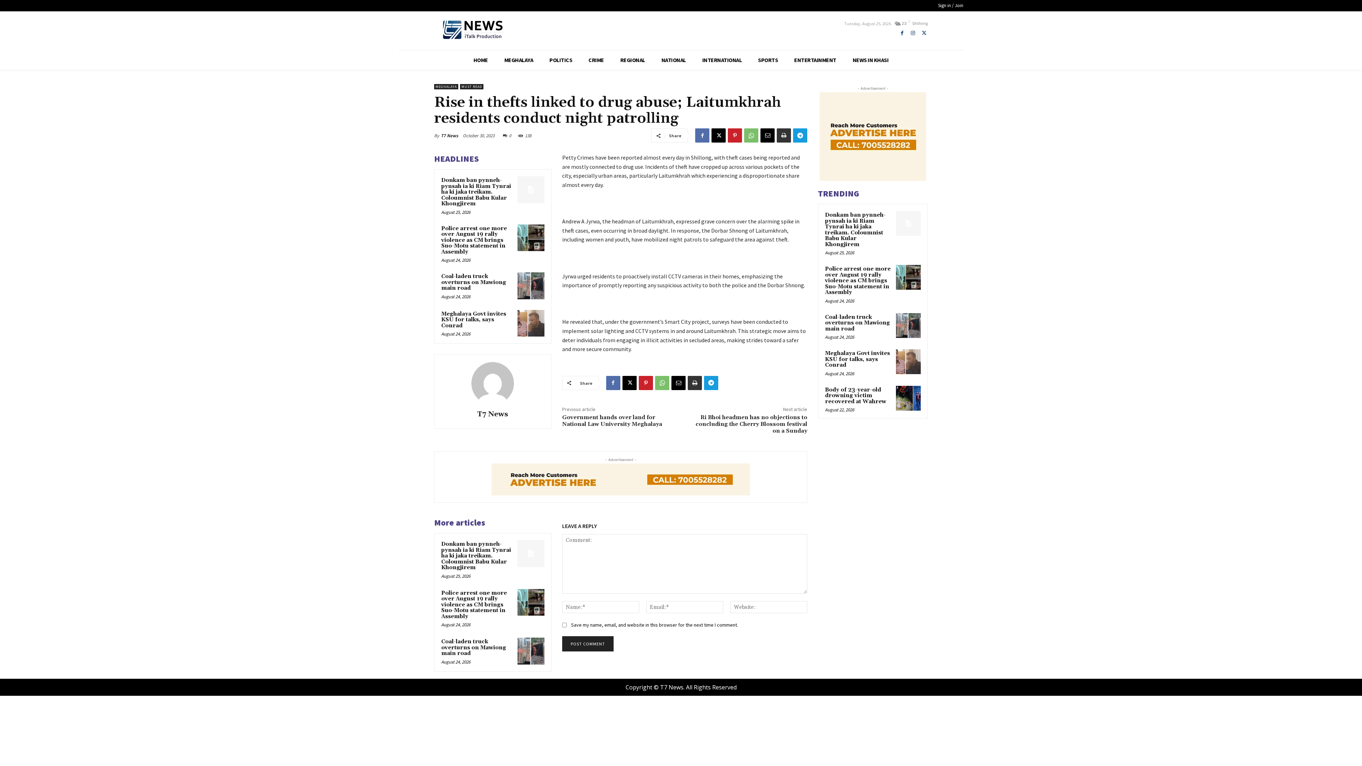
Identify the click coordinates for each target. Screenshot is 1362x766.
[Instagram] (913, 33)
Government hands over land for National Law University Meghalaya (613, 421)
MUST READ (471, 86)
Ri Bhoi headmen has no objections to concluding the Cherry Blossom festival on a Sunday (751, 424)
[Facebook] (902, 33)
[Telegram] (800, 135)
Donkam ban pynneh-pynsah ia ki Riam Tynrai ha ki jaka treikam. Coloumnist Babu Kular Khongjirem (476, 192)
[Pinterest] (735, 135)
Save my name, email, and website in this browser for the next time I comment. (654, 625)
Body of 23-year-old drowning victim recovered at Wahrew (855, 396)
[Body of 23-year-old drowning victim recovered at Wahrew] (908, 398)
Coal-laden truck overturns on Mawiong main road (473, 282)
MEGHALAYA (446, 86)
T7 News (449, 136)
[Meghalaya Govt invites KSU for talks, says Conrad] (530, 323)
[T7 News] (492, 383)
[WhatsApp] (751, 135)
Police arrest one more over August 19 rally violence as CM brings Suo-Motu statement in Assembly (474, 240)
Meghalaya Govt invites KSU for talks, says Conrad (473, 320)
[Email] (767, 135)
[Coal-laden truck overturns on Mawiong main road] (530, 285)
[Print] (784, 135)
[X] (924, 33)
